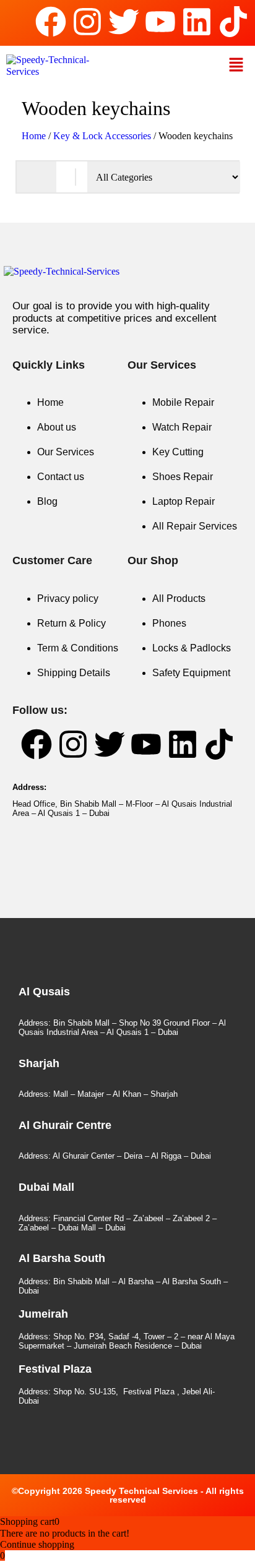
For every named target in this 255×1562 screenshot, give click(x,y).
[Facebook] (50, 21)
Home (34, 136)
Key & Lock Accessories (102, 136)
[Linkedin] (196, 21)
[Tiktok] (233, 21)
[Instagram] (87, 21)
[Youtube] (160, 21)
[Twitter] (123, 21)
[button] (236, 65)
